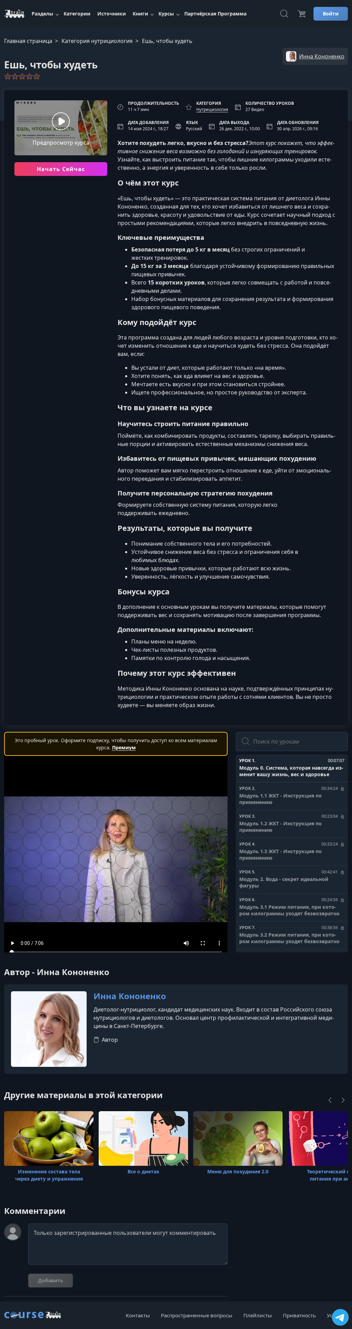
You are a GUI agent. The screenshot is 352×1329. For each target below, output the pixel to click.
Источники (111, 13)
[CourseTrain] (14, 14)
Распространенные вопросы (196, 1315)
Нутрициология (212, 109)
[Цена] (301, 13)
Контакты (138, 1315)
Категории (77, 13)
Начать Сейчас (61, 169)
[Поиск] (284, 13)
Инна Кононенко (130, 996)
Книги (140, 13)
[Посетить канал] (340, 1317)
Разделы (42, 13)
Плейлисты (257, 1315)
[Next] (343, 1100)
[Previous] (330, 1100)
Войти (331, 13)
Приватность (299, 1315)
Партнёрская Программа (215, 13)
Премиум (124, 747)
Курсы (166, 13)
